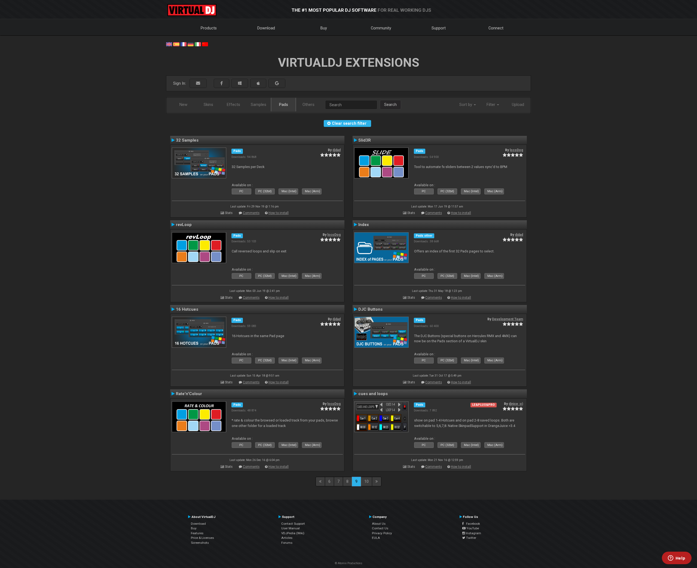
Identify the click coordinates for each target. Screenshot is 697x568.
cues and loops (373, 393)
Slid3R (364, 140)
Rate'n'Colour (189, 393)
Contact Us (380, 528)
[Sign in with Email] (198, 83)
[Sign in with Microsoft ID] (239, 83)
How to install (278, 213)
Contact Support (293, 524)
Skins (208, 104)
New (183, 104)
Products (209, 28)
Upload (518, 104)
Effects (233, 104)
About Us (379, 524)
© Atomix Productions (348, 563)
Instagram (473, 533)
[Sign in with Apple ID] (258, 83)
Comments (251, 213)
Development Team (507, 319)
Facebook (472, 524)
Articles (286, 538)
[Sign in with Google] (276, 83)
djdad (336, 150)
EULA (376, 538)
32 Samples (187, 140)
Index (363, 224)
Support (439, 28)
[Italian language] (198, 43)
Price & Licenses (202, 538)
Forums (286, 543)
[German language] (191, 43)
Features (197, 533)
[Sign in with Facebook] (221, 83)
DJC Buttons (370, 309)
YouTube (472, 528)
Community (381, 28)
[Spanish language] (176, 43)
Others (308, 104)
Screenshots (200, 543)
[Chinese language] (205, 43)
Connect (495, 28)
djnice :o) (516, 404)
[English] (169, 43)
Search (390, 104)
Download (266, 28)
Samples (258, 104)
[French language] (184, 43)
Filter (491, 104)
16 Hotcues (187, 309)
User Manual (290, 528)
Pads (283, 104)
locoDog (516, 150)
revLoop (184, 224)
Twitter (470, 538)
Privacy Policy (382, 533)
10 (366, 481)
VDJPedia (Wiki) (292, 533)
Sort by (466, 104)
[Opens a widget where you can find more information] (677, 558)
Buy (323, 28)
